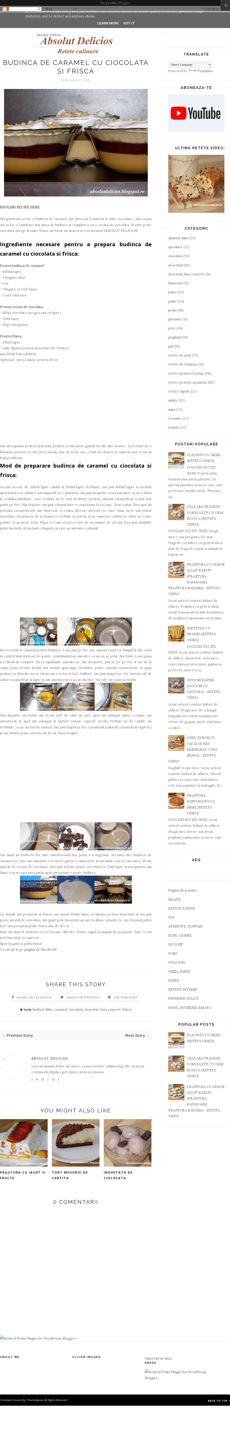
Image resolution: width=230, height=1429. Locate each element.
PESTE (173, 980)
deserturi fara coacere (103, 1009)
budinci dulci (43, 1009)
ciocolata (76, 1009)
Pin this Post (126, 997)
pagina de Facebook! (40, 949)
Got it (129, 23)
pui (170, 346)
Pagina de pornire (182, 890)
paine (172, 292)
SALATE (174, 899)
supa (171, 409)
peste (172, 310)
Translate (205, 71)
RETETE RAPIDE (181, 908)
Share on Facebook (34, 997)
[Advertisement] (76, 406)
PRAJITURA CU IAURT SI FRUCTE (23, 1175)
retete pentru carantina (187, 382)
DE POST (175, 944)
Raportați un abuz (158, 1358)
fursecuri (175, 283)
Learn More (108, 23)
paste (172, 301)
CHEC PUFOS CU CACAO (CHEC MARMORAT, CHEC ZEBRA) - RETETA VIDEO (193, 749)
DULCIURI (176, 962)
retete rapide (179, 391)
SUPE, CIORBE (180, 935)
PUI (171, 917)
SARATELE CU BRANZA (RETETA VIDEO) (201, 634)
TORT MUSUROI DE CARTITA (70, 1175)
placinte (174, 319)
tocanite (175, 418)
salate (173, 400)
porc (172, 328)
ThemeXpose (35, 1400)
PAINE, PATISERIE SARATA (189, 1008)
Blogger (124, 3)
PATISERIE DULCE (183, 998)
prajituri (174, 337)
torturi (173, 427)
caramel (60, 1009)
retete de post (179, 355)
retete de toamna (182, 364)
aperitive (175, 247)
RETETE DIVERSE (182, 989)
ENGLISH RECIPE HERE (20, 207)
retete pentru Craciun (186, 373)
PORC (173, 953)
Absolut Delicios (49, 34)
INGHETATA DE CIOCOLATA (118, 1175)
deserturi (175, 265)
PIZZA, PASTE (179, 971)
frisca (126, 1009)
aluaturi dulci (178, 238)
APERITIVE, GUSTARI (185, 926)
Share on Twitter (83, 997)
